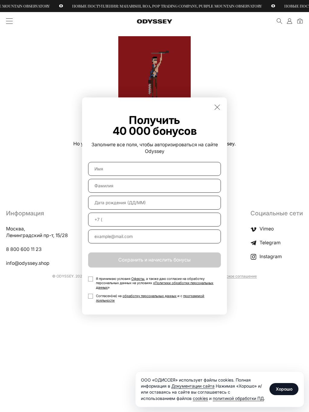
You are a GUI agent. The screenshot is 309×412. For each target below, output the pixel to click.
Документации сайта (193, 385)
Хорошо (284, 388)
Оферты (137, 279)
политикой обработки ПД (238, 398)
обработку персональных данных (150, 296)
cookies (200, 398)
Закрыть (217, 107)
